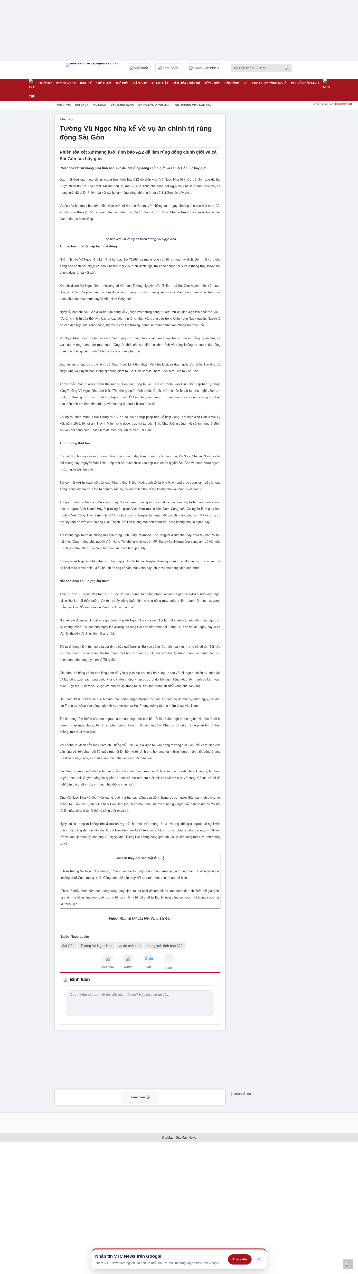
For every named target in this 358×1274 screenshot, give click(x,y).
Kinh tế (86, 83)
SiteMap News (186, 1137)
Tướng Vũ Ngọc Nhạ (97, 946)
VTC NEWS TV (66, 83)
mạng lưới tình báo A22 (165, 946)
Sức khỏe (212, 83)
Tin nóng (99, 105)
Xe (245, 83)
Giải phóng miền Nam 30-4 (193, 105)
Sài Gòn (68, 946)
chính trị (70, 212)
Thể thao (103, 83)
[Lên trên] (348, 1264)
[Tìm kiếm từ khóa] (288, 68)
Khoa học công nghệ (269, 83)
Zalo (148, 967)
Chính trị (64, 105)
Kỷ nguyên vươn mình (154, 105)
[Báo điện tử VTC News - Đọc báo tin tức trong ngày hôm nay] (93, 70)
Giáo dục (139, 83)
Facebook (107, 967)
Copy (169, 967)
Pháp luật (159, 83)
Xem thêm (138, 1097)
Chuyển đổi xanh (305, 83)
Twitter (128, 967)
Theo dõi (239, 1259)
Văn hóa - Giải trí (186, 83)
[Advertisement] (266, 187)
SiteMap (167, 1137)
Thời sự (45, 83)
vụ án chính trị (130, 946)
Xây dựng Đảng (122, 105)
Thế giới (121, 83)
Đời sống (232, 83)
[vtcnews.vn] (108, 959)
